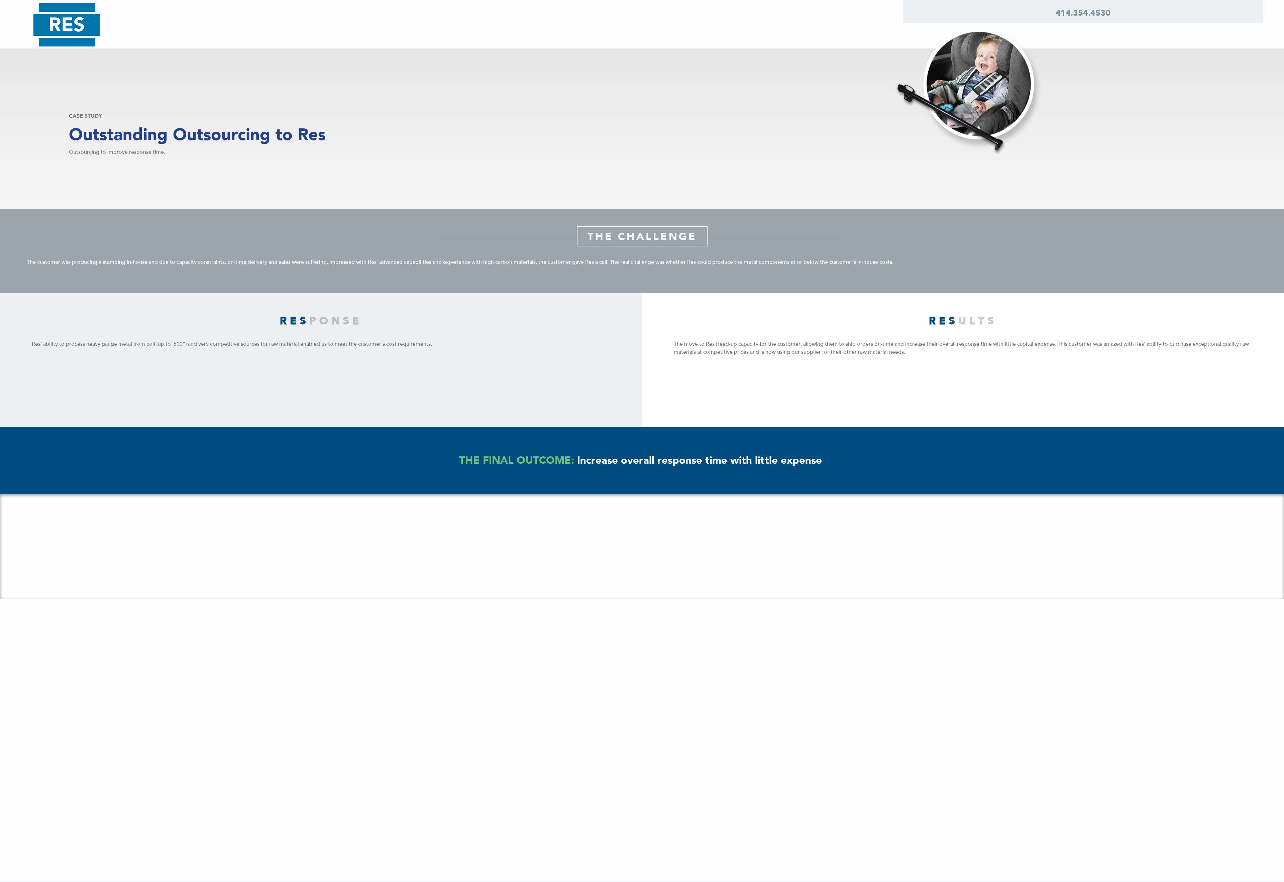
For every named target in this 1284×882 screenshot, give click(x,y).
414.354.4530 (1083, 13)
